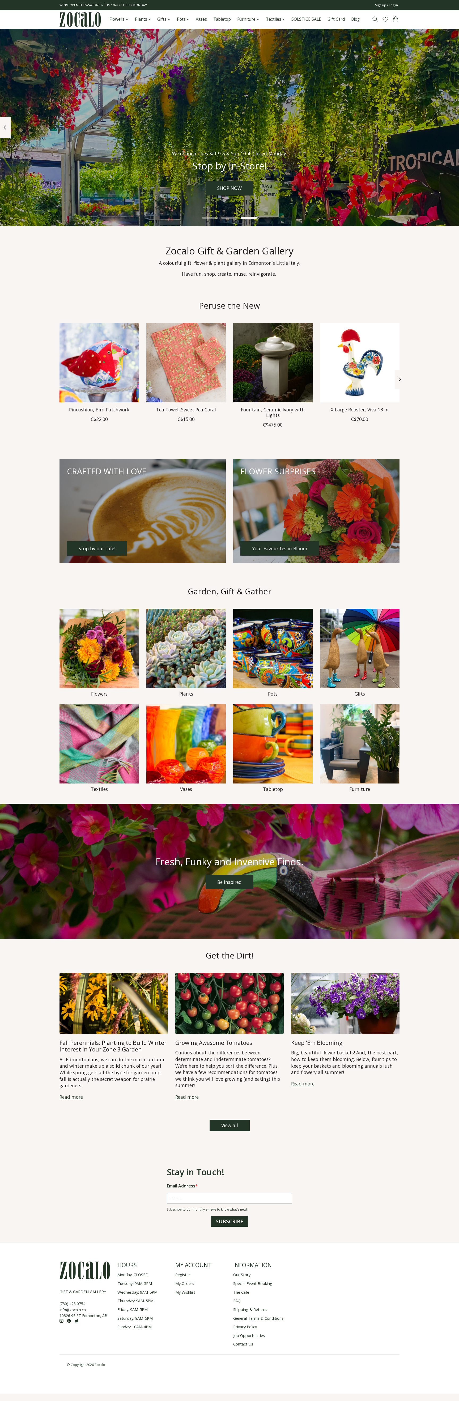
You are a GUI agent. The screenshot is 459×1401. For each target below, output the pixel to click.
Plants (186, 694)
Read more (71, 1097)
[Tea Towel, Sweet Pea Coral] (186, 362)
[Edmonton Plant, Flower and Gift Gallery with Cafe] (80, 19)
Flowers (99, 694)
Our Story (241, 1274)
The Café (241, 1292)
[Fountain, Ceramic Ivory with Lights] (273, 362)
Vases (201, 19)
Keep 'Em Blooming (316, 1042)
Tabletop (222, 19)
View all (229, 1125)
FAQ (237, 1300)
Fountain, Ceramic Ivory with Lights (273, 412)
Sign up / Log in (386, 5)
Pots (273, 694)
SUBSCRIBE (229, 1221)
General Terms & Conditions (258, 1318)
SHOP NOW (229, 188)
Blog (355, 19)
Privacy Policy (245, 1326)
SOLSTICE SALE (306, 19)
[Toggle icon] (375, 19)
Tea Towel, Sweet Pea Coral (186, 409)
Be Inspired (229, 882)
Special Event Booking (252, 1283)
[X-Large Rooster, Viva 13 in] (360, 362)
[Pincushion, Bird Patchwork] (99, 362)
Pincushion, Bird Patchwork (99, 409)
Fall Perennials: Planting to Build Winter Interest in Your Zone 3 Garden (113, 1046)
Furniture (359, 789)
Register (182, 1274)
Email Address (181, 1186)
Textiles (99, 789)
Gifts (360, 694)
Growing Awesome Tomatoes (213, 1042)
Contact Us (243, 1344)
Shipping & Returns (250, 1309)
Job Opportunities (249, 1335)
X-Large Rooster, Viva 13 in (360, 409)
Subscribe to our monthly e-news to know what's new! (207, 1209)
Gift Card (336, 19)
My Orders (184, 1283)
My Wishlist (185, 1292)
